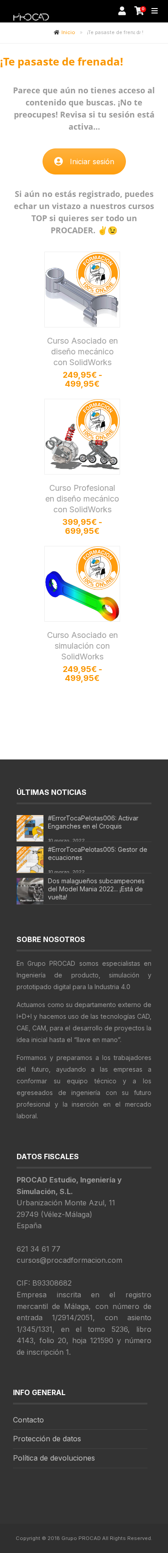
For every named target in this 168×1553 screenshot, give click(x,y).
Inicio (68, 32)
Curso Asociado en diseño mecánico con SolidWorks (82, 351)
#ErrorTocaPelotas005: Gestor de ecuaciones (97, 853)
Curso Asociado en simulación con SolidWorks (82, 645)
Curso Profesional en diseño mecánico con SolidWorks (82, 498)
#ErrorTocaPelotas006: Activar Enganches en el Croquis (93, 822)
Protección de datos (47, 1438)
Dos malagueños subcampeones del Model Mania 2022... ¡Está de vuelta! (96, 889)
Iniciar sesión (92, 161)
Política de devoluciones (54, 1457)
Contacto (28, 1419)
